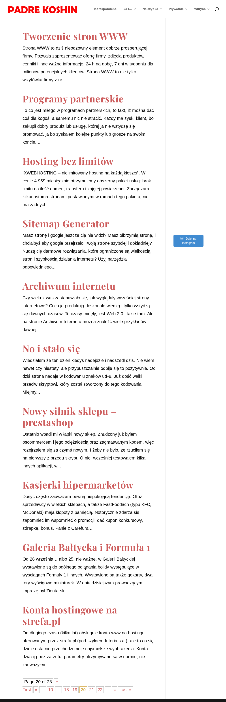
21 (91, 689)
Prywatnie (176, 9)
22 (100, 689)
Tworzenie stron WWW (75, 36)
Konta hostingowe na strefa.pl (70, 615)
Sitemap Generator (66, 223)
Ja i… (128, 9)
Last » (125, 689)
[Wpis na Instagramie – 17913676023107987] (187, 85)
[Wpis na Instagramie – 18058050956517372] (187, 105)
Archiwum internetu (69, 285)
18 (66, 689)
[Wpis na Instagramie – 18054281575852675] (187, 183)
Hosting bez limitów (68, 160)
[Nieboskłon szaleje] (187, 222)
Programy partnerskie (73, 98)
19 (74, 689)
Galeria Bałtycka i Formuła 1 (86, 547)
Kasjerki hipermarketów (78, 484)
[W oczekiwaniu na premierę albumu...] (187, 163)
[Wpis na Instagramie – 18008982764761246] (187, 65)
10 (50, 689)
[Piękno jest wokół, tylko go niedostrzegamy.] (187, 124)
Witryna (200, 9)
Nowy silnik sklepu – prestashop (70, 416)
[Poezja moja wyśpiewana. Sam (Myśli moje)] (187, 203)
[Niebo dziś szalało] (187, 144)
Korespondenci (105, 9)
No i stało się (51, 348)
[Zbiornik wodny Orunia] (187, 46)
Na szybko (150, 9)
